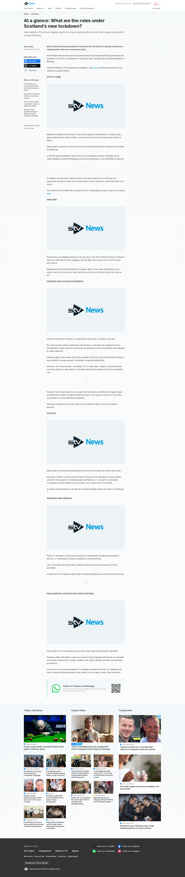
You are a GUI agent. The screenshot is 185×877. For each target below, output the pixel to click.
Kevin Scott (28, 47)
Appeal (75, 851)
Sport (50, 8)
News (26, 14)
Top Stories (28, 8)
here (96, 68)
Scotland (35, 14)
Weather (118, 3)
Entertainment (70, 8)
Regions (40, 8)
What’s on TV (61, 851)
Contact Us (62, 856)
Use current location (143, 3)
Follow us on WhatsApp (106, 851)
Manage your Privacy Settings (36, 863)
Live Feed (156, 8)
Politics (58, 8)
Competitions (45, 851)
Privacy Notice (51, 856)
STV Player (29, 851)
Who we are (28, 856)
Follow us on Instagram (131, 851)
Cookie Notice (73, 856)
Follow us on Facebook (130, 846)
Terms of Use (39, 856)
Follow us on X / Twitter (106, 846)
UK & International (87, 8)
